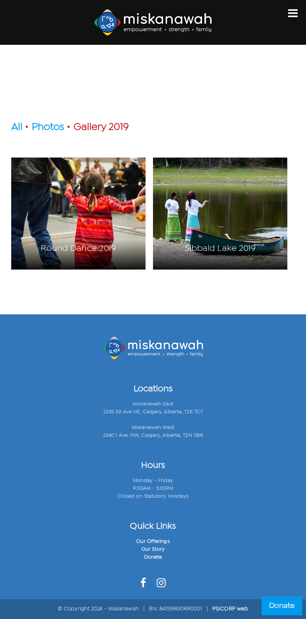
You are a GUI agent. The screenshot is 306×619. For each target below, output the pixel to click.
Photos (48, 127)
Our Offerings (152, 541)
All (16, 127)
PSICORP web (230, 609)
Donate (153, 557)
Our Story (153, 549)
